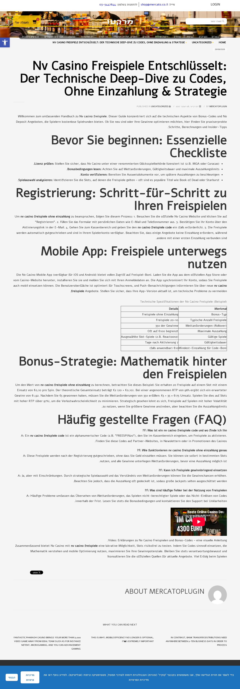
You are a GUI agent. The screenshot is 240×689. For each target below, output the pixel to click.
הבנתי (11, 677)
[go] (223, 21)
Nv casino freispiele (93, 116)
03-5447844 (107, 4)
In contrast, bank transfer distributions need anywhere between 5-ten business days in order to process (196, 641)
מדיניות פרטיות (30, 677)
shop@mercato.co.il (154, 4)
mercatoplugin (216, 106)
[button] (5, 42)
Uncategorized (159, 106)
